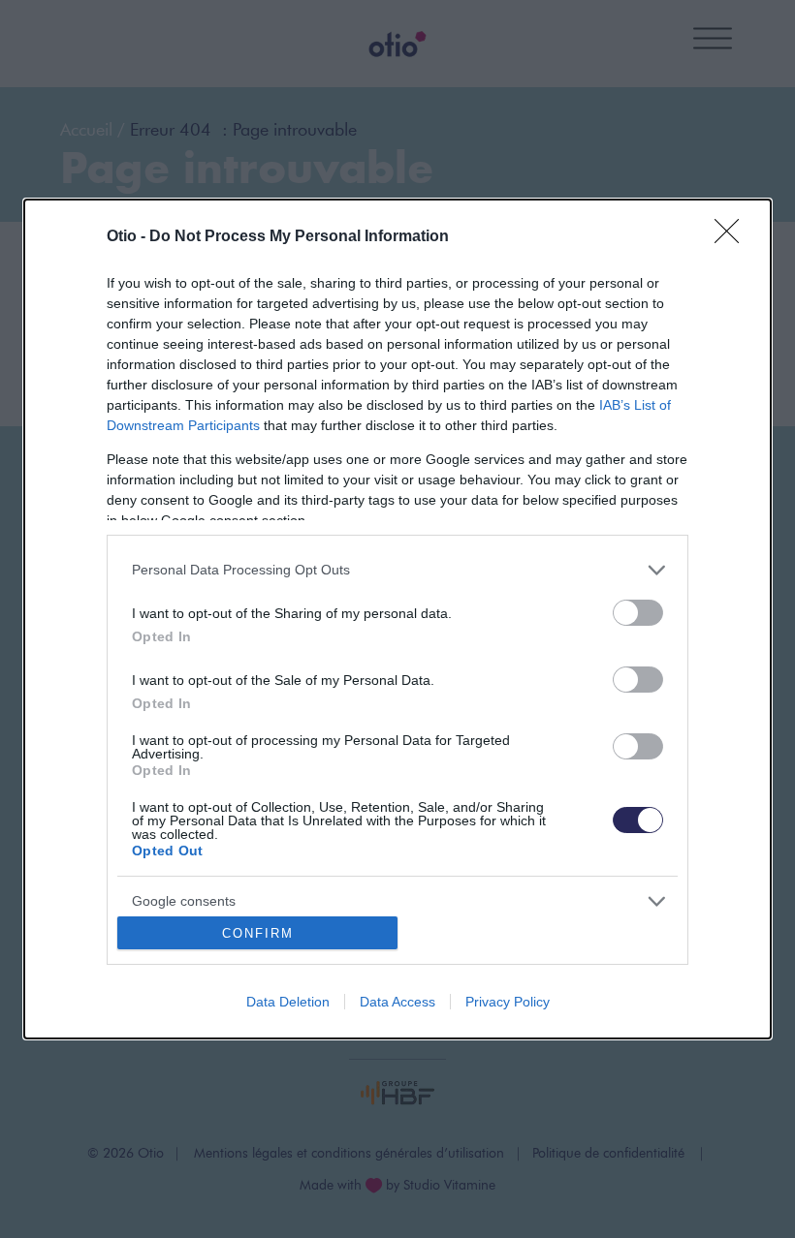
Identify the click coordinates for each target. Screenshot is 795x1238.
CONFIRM (258, 933)
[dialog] (397, 619)
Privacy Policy (507, 1001)
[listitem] (397, 570)
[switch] (638, 613)
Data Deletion (288, 1001)
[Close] (733, 237)
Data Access (397, 1001)
